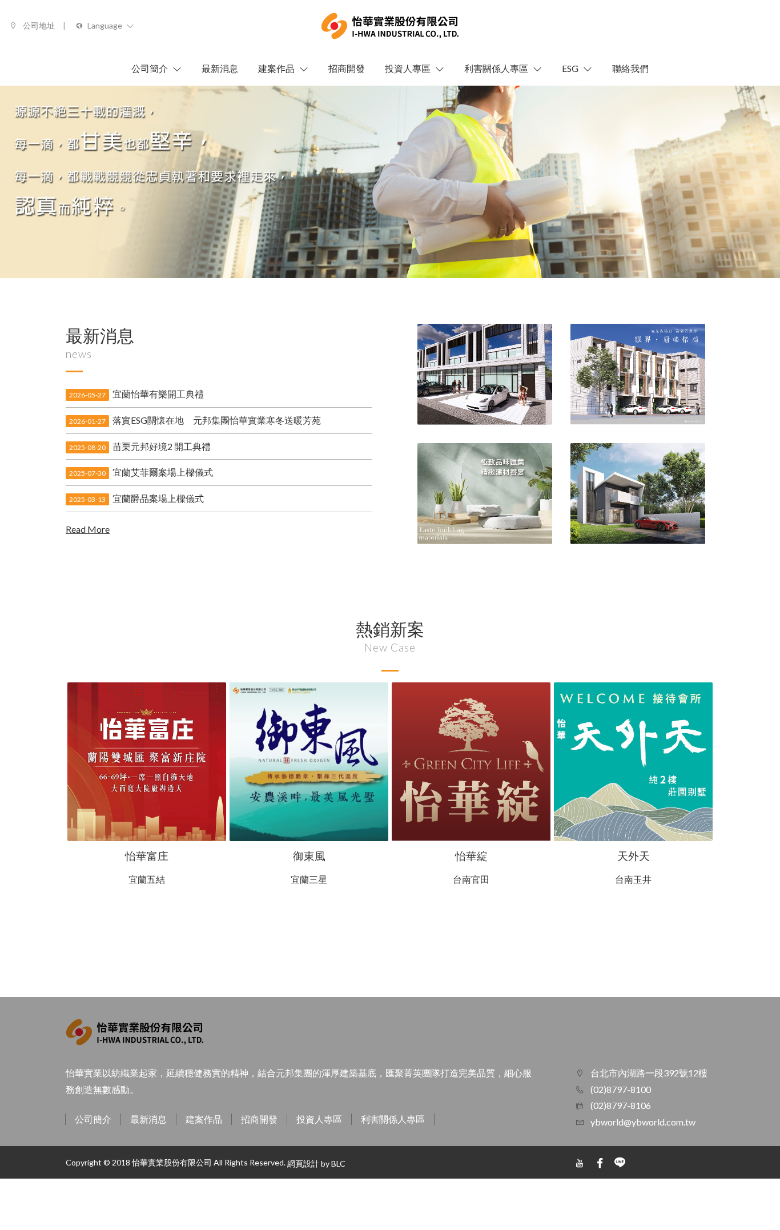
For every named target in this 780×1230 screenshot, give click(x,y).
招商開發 (259, 1119)
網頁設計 (303, 1163)
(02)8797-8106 (620, 1105)
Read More (88, 529)
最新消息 (148, 1119)
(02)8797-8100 (620, 1089)
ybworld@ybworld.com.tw (642, 1121)
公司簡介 (93, 1119)
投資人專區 (319, 1119)
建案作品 (204, 1119)
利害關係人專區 (393, 1119)
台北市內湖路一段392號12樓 (648, 1072)
